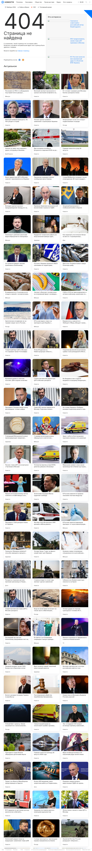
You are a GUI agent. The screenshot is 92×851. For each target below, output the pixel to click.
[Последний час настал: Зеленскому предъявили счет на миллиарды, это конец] (17, 631)
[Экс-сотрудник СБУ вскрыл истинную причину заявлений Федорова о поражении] (74, 717)
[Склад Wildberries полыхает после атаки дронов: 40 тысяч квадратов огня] (74, 171)
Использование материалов (73, 849)
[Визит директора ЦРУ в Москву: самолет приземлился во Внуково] (17, 171)
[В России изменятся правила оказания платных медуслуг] (74, 487)
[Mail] (2, 2)
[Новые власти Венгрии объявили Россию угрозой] (74, 688)
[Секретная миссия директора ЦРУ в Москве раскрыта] (46, 372)
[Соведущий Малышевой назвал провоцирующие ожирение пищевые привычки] (17, 430)
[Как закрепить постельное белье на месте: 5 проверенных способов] (74, 228)
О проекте (27, 849)
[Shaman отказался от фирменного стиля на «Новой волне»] (74, 631)
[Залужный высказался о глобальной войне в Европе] (74, 199)
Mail (3, 849)
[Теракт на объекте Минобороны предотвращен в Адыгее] (17, 775)
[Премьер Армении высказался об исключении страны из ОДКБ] (46, 199)
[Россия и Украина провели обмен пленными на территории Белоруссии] (46, 257)
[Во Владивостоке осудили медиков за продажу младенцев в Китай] (74, 372)
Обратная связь (86, 849)
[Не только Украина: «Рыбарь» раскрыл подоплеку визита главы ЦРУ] (74, 401)
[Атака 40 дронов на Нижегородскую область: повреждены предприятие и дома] (46, 343)
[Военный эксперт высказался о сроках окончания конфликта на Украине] (46, 84)
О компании (8, 849)
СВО (34, 7)
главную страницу (23, 51)
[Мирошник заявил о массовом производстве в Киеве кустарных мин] (74, 458)
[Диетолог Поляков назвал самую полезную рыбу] (74, 257)
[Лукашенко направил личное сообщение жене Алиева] (46, 171)
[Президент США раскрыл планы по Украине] (17, 516)
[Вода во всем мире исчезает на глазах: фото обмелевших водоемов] (46, 602)
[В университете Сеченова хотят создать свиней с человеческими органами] (17, 286)
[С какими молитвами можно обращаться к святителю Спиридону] (46, 430)
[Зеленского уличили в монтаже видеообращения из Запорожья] (17, 228)
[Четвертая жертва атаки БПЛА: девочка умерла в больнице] (46, 458)
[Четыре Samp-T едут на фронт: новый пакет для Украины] (46, 545)
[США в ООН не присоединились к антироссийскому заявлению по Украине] (74, 286)
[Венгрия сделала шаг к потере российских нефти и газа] (74, 660)
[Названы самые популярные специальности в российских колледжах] (74, 545)
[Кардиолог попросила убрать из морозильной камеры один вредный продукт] (46, 228)
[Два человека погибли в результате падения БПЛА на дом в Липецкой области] (46, 142)
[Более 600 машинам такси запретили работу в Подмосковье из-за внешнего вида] (46, 775)
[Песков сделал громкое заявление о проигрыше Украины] (46, 113)
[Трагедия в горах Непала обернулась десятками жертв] (17, 746)
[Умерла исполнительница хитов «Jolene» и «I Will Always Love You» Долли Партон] (17, 487)
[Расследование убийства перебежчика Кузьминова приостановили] (46, 688)
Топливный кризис (46, 7)
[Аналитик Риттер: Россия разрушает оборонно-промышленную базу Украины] (74, 832)
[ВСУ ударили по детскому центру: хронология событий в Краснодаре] (17, 804)
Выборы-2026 (11, 7)
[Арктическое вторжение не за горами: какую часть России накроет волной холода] (17, 314)
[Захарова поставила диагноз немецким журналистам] (46, 804)
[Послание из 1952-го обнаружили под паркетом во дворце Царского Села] (17, 84)
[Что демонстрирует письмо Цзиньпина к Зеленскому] (17, 257)
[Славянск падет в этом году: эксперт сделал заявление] (46, 573)
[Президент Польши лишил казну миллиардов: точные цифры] (17, 401)
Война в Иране (24, 7)
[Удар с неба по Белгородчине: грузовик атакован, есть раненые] (74, 430)
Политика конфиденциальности (56, 849)
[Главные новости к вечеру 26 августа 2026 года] (46, 746)
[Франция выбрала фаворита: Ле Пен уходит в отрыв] (17, 113)
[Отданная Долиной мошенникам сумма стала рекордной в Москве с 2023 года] (74, 343)
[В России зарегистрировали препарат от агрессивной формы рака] (74, 516)
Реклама (15, 849)
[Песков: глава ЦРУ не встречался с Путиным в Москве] (17, 458)
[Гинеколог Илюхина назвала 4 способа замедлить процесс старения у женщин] (17, 545)
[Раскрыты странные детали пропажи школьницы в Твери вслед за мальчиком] (17, 573)
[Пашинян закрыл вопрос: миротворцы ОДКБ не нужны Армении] (74, 775)
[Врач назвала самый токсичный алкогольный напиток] (46, 660)
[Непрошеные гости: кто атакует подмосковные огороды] (74, 113)
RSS (22, 849)
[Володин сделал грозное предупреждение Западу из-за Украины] (17, 199)
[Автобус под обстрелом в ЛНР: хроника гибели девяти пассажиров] (46, 516)
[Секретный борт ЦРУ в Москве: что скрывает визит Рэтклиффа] (17, 343)
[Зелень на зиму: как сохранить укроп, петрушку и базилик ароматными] (17, 142)
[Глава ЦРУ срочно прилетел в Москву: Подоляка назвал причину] (46, 401)
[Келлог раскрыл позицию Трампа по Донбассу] (17, 688)
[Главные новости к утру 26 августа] (74, 142)
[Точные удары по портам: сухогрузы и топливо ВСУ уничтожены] (74, 602)
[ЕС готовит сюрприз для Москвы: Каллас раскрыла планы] (74, 84)
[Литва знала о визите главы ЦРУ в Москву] (74, 804)
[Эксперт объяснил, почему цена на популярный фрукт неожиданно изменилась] (46, 286)
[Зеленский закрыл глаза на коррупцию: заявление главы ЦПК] (17, 832)
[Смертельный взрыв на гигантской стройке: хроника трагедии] (46, 717)
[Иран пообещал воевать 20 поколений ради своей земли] (74, 746)
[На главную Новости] (9, 2)
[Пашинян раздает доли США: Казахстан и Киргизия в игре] (17, 660)
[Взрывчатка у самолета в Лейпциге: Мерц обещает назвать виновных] (74, 314)
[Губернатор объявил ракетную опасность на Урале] (74, 573)
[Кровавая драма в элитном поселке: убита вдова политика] (17, 372)
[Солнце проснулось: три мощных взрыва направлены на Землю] (46, 832)
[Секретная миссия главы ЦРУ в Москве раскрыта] (17, 602)
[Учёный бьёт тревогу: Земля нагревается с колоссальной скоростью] (17, 717)
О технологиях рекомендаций (39, 849)
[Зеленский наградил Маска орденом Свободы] (46, 487)
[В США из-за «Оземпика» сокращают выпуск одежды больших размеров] (46, 631)
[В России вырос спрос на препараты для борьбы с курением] (46, 314)
